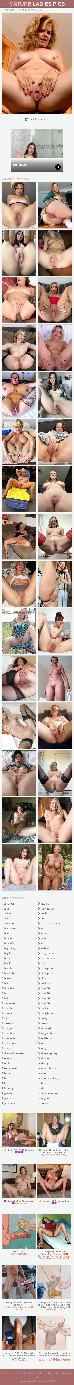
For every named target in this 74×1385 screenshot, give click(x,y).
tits (42, 1088)
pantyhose (46, 1013)
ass (5, 918)
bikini (7, 958)
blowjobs (9, 973)
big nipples (47, 973)
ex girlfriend (10, 1068)
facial (7, 1073)
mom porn (46, 968)
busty (7, 993)
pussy (44, 1023)
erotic (7, 1063)
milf (42, 963)
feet (6, 1083)
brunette (8, 988)
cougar (8, 1028)
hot (42, 918)
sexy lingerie (48, 953)
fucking (8, 1088)
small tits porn (48, 1068)
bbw (6, 933)
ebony (7, 1058)
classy (7, 1013)
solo (43, 1073)
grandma (9, 1103)
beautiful (9, 943)
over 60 (45, 1003)
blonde (8, 968)
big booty (9, 948)
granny (44, 903)
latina (43, 938)
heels (43, 913)
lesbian (45, 948)
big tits (7, 953)
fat (5, 1078)
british (7, 983)
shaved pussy (48, 1053)
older (43, 978)
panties (45, 1008)
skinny (44, 1063)
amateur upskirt (49, 1093)
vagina (44, 1098)
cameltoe (9, 1003)
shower (45, 1058)
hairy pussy (47, 908)
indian (44, 928)
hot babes (9, 928)
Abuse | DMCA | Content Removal (20, 1373)
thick (43, 1083)
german (8, 1093)
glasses (8, 1098)
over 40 (45, 993)
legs (43, 943)
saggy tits (46, 1033)
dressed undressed (15, 1053)
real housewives (50, 923)
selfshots (45, 1038)
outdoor (45, 983)
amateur (8, 903)
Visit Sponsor (36, 119)
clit (5, 1018)
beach (7, 938)
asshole (8, 923)
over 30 (45, 988)
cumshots (9, 1043)
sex (42, 1043)
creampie (9, 1038)
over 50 (45, 998)
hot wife (45, 1103)
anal (6, 908)
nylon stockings (50, 1078)
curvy (7, 1048)
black (7, 963)
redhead (45, 1028)
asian (7, 913)
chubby (8, 1008)
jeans (43, 933)
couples (8, 1033)
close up (8, 1023)
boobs (7, 978)
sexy (43, 1048)
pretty (43, 1018)
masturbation (48, 958)
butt (6, 998)
